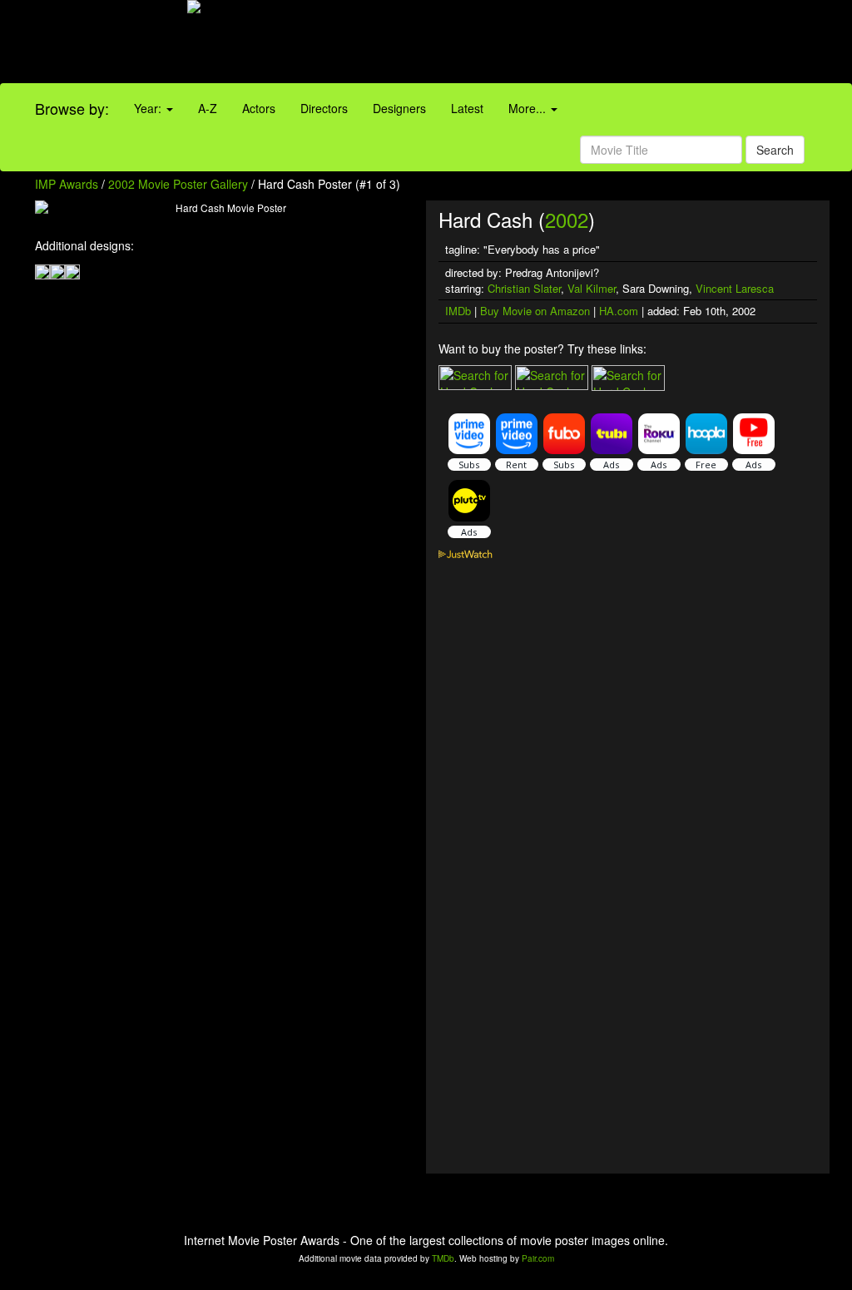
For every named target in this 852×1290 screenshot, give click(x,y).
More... (528, 108)
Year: (149, 108)
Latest (467, 108)
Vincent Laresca (735, 288)
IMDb (458, 311)
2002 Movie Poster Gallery (178, 183)
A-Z (207, 108)
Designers (399, 108)
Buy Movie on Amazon (535, 311)
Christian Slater (524, 288)
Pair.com (538, 1258)
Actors (258, 108)
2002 (566, 219)
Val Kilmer (591, 288)
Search (775, 149)
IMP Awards (66, 183)
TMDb (443, 1258)
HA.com (618, 311)
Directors (324, 108)
